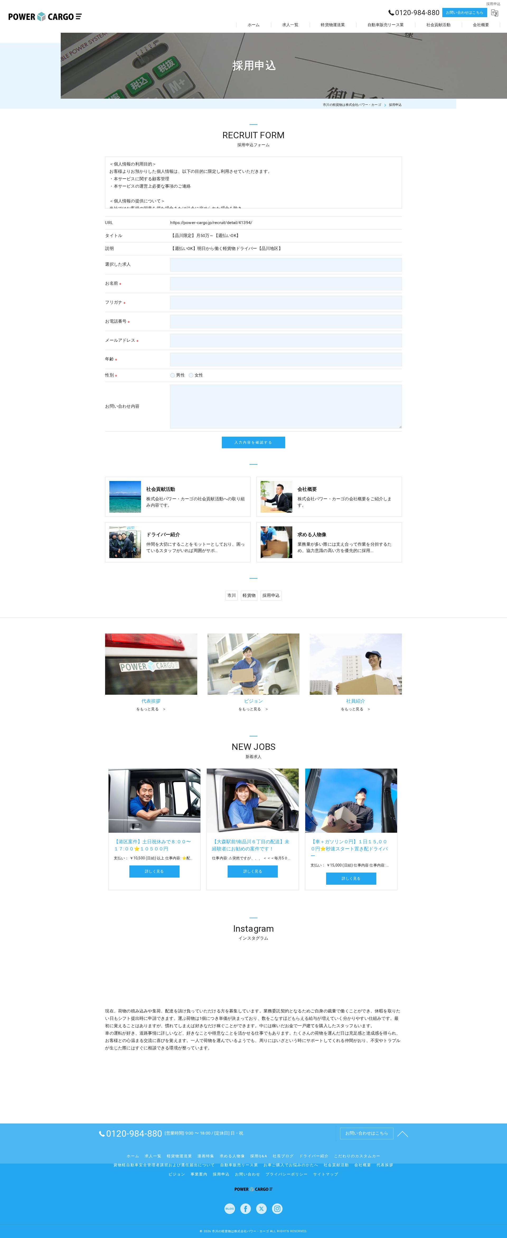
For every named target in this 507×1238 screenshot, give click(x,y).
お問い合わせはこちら (464, 12)
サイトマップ (326, 1174)
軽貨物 (249, 595)
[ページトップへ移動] (402, 1133)
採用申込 (271, 595)
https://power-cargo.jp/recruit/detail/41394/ (211, 222)
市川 (231, 595)
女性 (199, 375)
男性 (180, 375)
